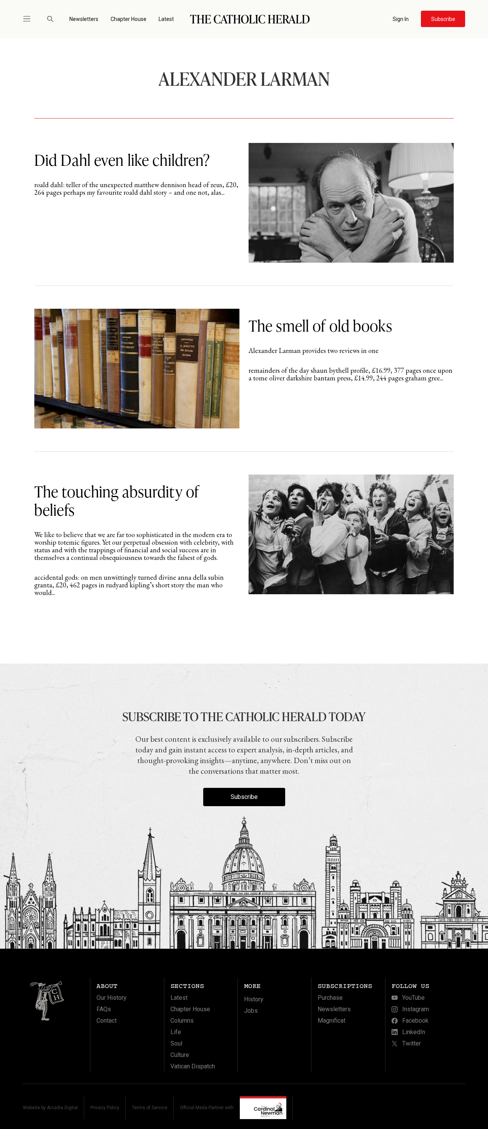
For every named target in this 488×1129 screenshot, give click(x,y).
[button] (30, 19)
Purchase (330, 997)
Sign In (401, 19)
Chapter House (128, 19)
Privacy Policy (104, 1107)
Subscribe (244, 796)
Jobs (251, 1010)
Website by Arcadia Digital (50, 1107)
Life (175, 1032)
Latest (166, 19)
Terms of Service (149, 1107)
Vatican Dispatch (192, 1066)
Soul (176, 1043)
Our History (111, 997)
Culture (179, 1054)
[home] (250, 19)
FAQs (103, 1009)
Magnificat (331, 1020)
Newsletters (83, 19)
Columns (182, 1020)
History (253, 999)
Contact (106, 1020)
